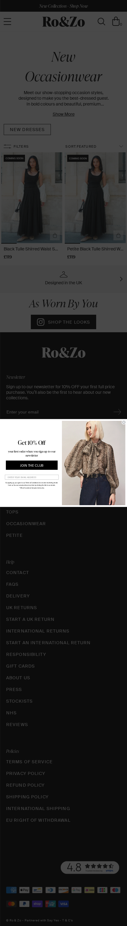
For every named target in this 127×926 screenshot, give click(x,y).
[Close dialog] (124, 422)
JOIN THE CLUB (31, 465)
